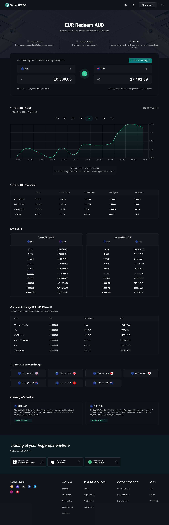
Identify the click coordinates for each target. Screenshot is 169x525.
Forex (152, 488)
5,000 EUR (30, 288)
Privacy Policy (67, 507)
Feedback (66, 514)
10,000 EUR (30, 293)
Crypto (152, 495)
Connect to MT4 (123, 488)
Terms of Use (67, 501)
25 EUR (30, 264)
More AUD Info (21, 420)
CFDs (86, 488)
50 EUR (30, 269)
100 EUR (30, 273)
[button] (148, 4)
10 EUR (30, 259)
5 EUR (30, 254)
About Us (65, 488)
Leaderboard (89, 507)
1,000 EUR (30, 283)
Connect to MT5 (123, 495)
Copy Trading (89, 495)
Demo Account (123, 501)
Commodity (154, 501)
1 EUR (30, 249)
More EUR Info (97, 420)
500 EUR (30, 278)
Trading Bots (89, 501)
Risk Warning (67, 495)
